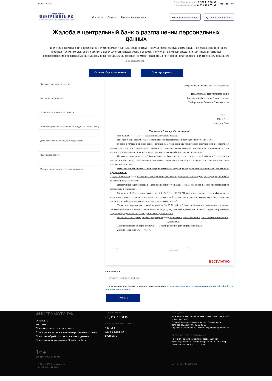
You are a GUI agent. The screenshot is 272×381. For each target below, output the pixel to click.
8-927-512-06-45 (195, 1)
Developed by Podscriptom (184, 363)
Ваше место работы (50, 155)
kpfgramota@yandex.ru (218, 327)
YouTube (110, 327)
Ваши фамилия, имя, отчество (55, 84)
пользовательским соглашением (187, 286)
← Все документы (133, 61)
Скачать (123, 298)
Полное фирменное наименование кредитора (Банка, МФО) (69, 127)
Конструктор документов (133, 17)
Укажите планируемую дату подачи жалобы (61, 169)
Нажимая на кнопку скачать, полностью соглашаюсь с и (169, 287)
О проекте (97, 17)
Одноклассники (114, 331)
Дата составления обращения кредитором (61, 141)
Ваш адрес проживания (52, 98)
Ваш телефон (112, 272)
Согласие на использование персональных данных (67, 332)
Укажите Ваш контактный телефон (57, 112)
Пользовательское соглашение (55, 328)
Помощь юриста (162, 73)
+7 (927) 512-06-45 (116, 317)
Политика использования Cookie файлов (61, 340)
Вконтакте (111, 335)
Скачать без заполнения (110, 73)
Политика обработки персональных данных (62, 336)
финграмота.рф (55, 313)
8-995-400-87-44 (196, 5)
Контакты (41, 324)
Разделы (112, 17)
